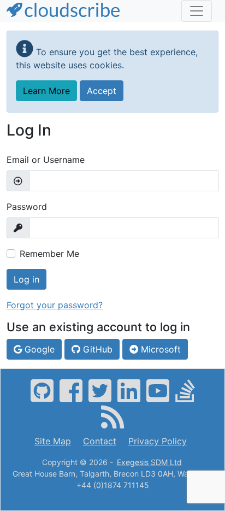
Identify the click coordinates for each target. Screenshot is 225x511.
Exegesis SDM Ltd (149, 462)
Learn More (46, 90)
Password (27, 206)
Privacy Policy (157, 441)
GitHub (96, 349)
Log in (26, 279)
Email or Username (46, 159)
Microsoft (159, 349)
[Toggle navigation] (196, 11)
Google (38, 349)
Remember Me (49, 253)
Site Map (52, 441)
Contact (99, 441)
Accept (101, 90)
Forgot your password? (55, 304)
